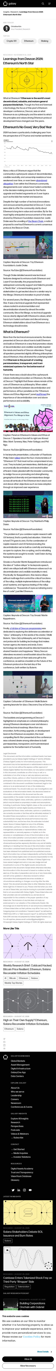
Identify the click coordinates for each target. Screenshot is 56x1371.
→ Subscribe (17, 1137)
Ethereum (28, 41)
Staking (44, 41)
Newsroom (16, 1103)
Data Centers (17, 1076)
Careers (15, 1099)
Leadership (16, 1095)
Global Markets (18, 1061)
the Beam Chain (35, 221)
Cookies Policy (31, 1336)
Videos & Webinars (20, 1134)
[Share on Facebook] (28, 1042)
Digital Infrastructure (20, 1068)
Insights (6, 12)
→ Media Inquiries (19, 1153)
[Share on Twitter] (28, 1039)
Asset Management (20, 1065)
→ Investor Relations (21, 1157)
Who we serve (17, 1092)
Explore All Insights (19, 1118)
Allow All (28, 1359)
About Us (15, 1088)
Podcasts (15, 1130)
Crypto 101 (11, 41)
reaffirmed (41, 394)
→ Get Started (17, 1149)
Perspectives (17, 1126)
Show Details (43, 1352)
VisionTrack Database (21, 1176)
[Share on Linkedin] (28, 1045)
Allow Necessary (28, 1366)
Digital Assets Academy (22, 1168)
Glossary (15, 1180)
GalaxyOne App (18, 1072)
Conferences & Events (21, 1107)
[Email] (28, 1048)
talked (17, 458)
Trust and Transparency (22, 1172)
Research (14, 12)
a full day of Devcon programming (26, 628)
